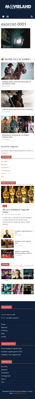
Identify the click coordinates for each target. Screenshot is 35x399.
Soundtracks (5, 167)
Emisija (3, 324)
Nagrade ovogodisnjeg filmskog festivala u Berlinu (23, 252)
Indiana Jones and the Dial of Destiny (17, 109)
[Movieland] (3, 17)
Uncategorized (5, 170)
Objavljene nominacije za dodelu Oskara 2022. (15, 136)
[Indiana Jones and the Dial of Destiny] (17, 91)
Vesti (2, 176)
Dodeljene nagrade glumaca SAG (11, 351)
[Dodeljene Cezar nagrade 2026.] (7, 240)
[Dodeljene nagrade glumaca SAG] (7, 230)
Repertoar (4, 164)
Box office (4, 161)
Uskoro (3, 173)
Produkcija (4, 330)
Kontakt (3, 337)
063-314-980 (11, 315)
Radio (3, 333)
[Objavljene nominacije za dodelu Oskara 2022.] (17, 117)
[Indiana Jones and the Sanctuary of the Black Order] (17, 64)
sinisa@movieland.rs (12, 318)
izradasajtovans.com (19, 393)
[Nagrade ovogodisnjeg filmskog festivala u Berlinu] (7, 250)
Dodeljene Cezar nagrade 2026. (11, 355)
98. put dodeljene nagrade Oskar (16, 210)
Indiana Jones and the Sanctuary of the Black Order (16, 82)
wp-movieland (17, 214)
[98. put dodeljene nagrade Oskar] (17, 187)
